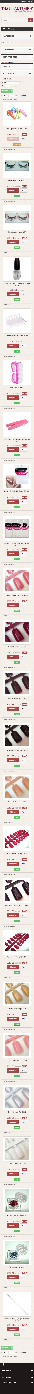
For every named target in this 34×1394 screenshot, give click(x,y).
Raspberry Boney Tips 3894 (17, 853)
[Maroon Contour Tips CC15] (17, 632)
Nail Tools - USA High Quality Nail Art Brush (17, 1320)
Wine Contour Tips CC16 (17, 698)
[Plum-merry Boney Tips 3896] (17, 942)
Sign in (30, 1)
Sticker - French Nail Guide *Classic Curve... (17, 544)
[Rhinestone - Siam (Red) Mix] (17, 1200)
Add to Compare (10, 149)
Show (3, 86)
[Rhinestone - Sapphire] (17, 1252)
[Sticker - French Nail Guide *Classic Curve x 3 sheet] (17, 528)
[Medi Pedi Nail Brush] (17, 372)
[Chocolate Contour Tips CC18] (17, 735)
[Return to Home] (3, 43)
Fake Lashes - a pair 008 (17, 180)
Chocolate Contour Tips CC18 (17, 750)
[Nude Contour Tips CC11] (17, 787)
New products (10, 57)
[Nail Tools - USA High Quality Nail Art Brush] (17, 1304)
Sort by (3, 82)
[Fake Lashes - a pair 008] (17, 165)
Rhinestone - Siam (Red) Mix (17, 1215)
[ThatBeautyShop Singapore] (17, 9)
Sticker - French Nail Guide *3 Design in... (17, 492)
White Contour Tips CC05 (17, 1164)
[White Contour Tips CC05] (17, 1149)
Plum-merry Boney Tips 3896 (17, 957)
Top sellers (8, 50)
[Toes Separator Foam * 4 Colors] (17, 114)
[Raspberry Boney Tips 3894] (17, 838)
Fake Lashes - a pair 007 (17, 232)
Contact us (23, 1)
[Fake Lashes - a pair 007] (17, 217)
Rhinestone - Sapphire (17, 1267)
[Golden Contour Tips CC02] (17, 993)
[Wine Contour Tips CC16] (17, 683)
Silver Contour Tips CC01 (17, 1112)
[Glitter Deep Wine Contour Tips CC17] (17, 890)
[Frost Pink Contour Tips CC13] (17, 580)
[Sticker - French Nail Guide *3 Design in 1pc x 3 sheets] (17, 476)
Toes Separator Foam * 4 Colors (17, 129)
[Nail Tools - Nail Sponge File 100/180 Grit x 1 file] (17, 424)
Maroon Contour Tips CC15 (17, 647)
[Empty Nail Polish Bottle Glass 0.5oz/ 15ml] (17, 269)
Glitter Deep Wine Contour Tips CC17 (17, 905)
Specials (7, 66)
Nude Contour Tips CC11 (17, 802)
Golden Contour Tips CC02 (17, 1009)
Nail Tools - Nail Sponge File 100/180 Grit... (17, 440)
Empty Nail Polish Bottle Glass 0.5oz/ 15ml (17, 285)
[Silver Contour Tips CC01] (17, 1097)
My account (6, 1377)
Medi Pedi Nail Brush (17, 387)
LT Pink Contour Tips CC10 (17, 1060)
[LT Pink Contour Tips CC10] (17, 1045)
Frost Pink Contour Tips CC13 (17, 595)
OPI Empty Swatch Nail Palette (17, 336)
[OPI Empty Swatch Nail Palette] (17, 321)
